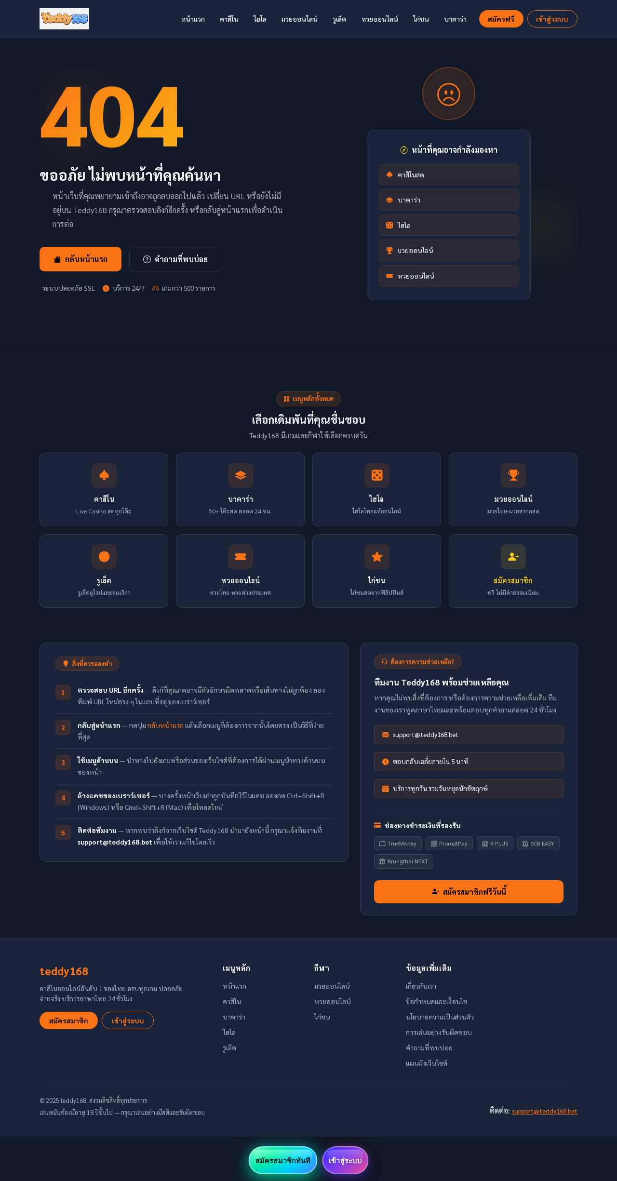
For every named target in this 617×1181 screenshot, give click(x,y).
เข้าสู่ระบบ (552, 18)
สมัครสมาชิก (68, 1020)
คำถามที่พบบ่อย (181, 259)
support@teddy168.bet (544, 1110)
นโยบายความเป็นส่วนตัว (440, 1016)
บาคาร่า (455, 18)
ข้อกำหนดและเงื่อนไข (436, 1001)
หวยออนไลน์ (380, 18)
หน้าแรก (193, 18)
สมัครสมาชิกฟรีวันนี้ (474, 892)
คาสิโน (229, 18)
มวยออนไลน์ (300, 18)
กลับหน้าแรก (86, 259)
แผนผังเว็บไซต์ (426, 1063)
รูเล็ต (339, 18)
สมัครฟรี (501, 18)
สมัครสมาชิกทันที (282, 1160)
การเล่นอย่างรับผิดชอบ (439, 1032)
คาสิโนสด (411, 174)
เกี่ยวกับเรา (421, 985)
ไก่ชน (421, 18)
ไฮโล (260, 18)
